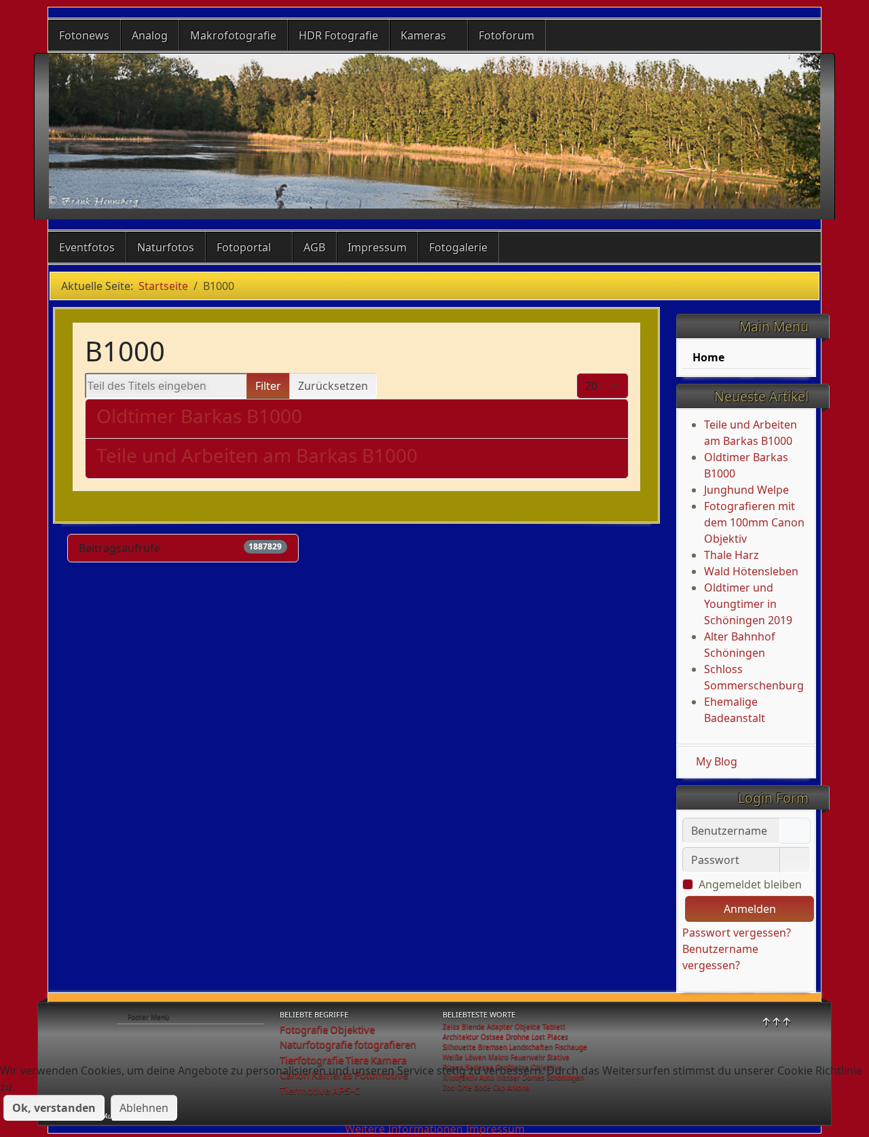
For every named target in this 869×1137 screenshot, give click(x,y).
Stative (558, 1057)
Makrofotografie (233, 35)
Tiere (357, 1059)
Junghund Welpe (746, 489)
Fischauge (571, 1046)
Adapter (500, 1026)
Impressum (377, 247)
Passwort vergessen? (736, 932)
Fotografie (304, 1029)
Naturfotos (165, 247)
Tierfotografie (312, 1059)
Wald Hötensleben (751, 571)
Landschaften (531, 1046)
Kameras (423, 35)
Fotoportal (244, 247)
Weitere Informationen (404, 1128)
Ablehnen (143, 1107)
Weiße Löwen (464, 1057)
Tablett (554, 1026)
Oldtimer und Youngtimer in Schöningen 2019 (748, 604)
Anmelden (750, 908)
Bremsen (492, 1046)
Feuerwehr (528, 1057)
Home (708, 357)
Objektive (352, 1029)
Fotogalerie (458, 247)
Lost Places (550, 1036)
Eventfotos (87, 247)
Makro (498, 1057)
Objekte (527, 1026)
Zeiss (451, 1026)
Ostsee (492, 1036)
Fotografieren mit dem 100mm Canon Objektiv (754, 522)
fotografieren (385, 1044)
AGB (314, 247)
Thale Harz (731, 554)
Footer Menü (148, 1017)
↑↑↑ (776, 1021)
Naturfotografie (316, 1044)
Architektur (461, 1036)
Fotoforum (506, 35)
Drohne (518, 1036)
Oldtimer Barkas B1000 (199, 416)
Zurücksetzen (333, 385)
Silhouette (459, 1046)
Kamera (389, 1059)
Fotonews (84, 35)
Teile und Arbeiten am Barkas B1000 (257, 455)
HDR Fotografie (338, 35)
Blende (473, 1026)
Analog (150, 35)
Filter (268, 385)
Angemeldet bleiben (750, 884)
